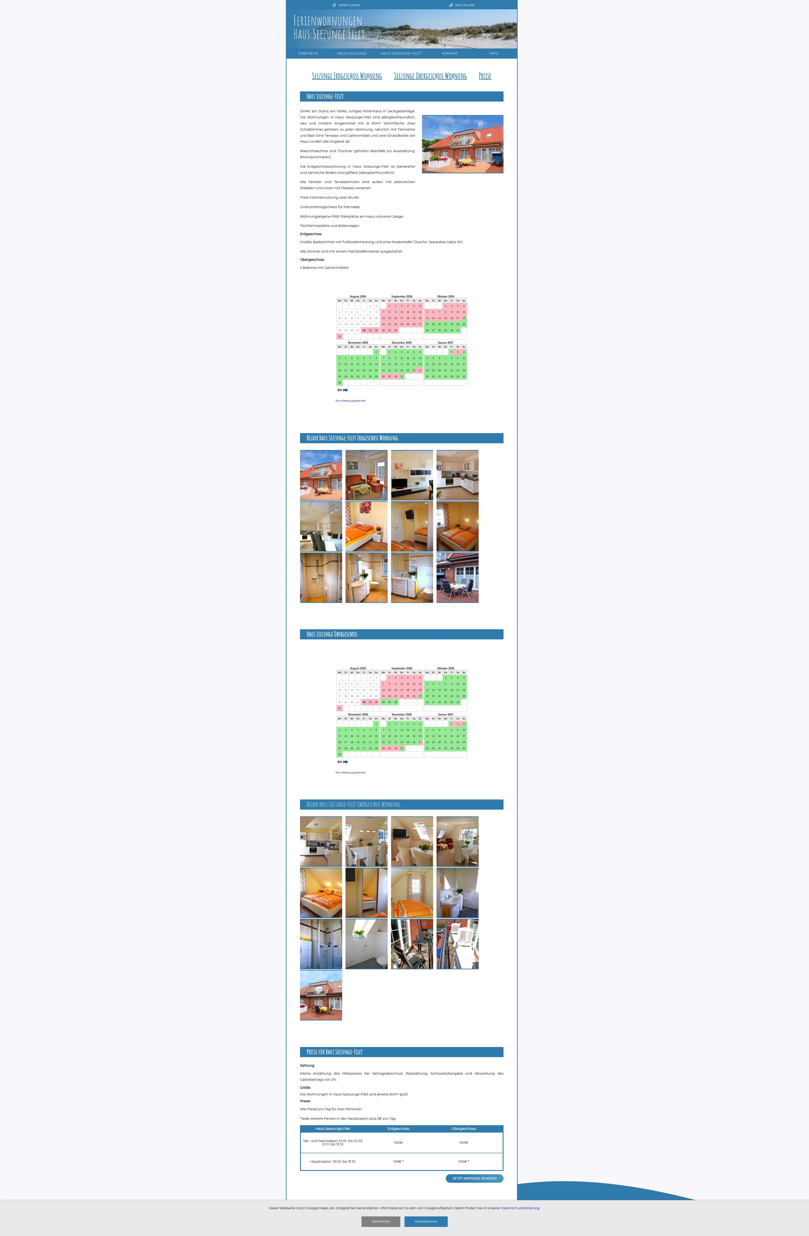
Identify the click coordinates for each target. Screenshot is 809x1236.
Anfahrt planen (349, 5)
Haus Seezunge (352, 53)
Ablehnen (381, 1222)
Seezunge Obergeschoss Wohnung (430, 76)
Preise (485, 76)
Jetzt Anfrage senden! (475, 1178)
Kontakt (450, 53)
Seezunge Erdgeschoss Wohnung (347, 76)
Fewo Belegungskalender (351, 401)
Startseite (308, 53)
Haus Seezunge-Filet (401, 53)
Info (493, 53)
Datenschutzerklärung (520, 1208)
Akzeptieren (426, 1222)
